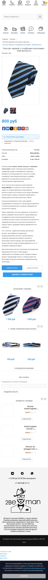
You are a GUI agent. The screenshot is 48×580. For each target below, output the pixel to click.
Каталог (12, 39)
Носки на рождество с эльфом (30, 448)
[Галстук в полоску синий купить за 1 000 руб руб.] (11, 304)
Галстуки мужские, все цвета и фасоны (16, 42)
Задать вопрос (32, 268)
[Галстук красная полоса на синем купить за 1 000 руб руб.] (31, 304)
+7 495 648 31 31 (22, 483)
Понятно (24, 576)
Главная (5, 39)
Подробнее (26, 419)
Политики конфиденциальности (33, 568)
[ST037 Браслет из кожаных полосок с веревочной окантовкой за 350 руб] (11, 344)
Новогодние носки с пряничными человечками (30, 427)
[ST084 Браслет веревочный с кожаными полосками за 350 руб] (31, 344)
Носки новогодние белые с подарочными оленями (30, 407)
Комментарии (12, 268)
